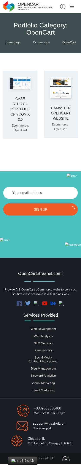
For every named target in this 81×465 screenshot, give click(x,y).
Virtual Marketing (43, 383)
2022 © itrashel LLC (40, 458)
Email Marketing (43, 390)
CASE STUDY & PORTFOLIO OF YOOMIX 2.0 (20, 109)
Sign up (40, 209)
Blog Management (43, 368)
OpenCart (20, 130)
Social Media (43, 357)
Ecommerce (20, 125)
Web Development (43, 328)
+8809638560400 (47, 408)
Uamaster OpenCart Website (61, 113)
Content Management (43, 361)
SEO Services (43, 343)
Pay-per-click (43, 350)
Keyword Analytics (43, 375)
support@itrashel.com (49, 423)
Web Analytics (43, 336)
